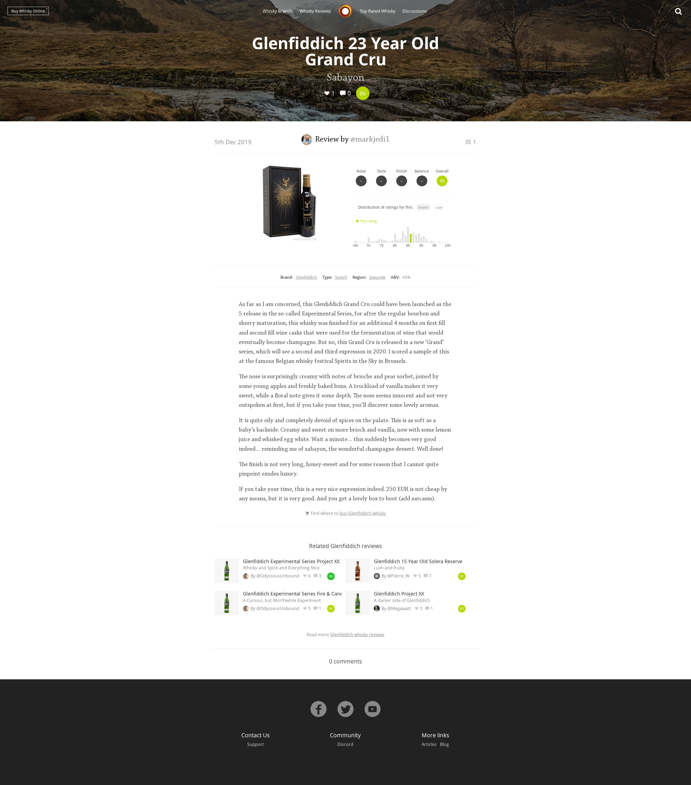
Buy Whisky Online (28, 10)
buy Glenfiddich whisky (363, 513)
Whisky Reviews (315, 11)
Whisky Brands (278, 11)
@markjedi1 (370, 140)
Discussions (414, 11)
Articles (429, 744)
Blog (444, 744)
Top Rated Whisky (377, 11)
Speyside (377, 277)
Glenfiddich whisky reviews (357, 635)
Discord (345, 744)
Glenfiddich (306, 277)
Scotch (341, 277)
